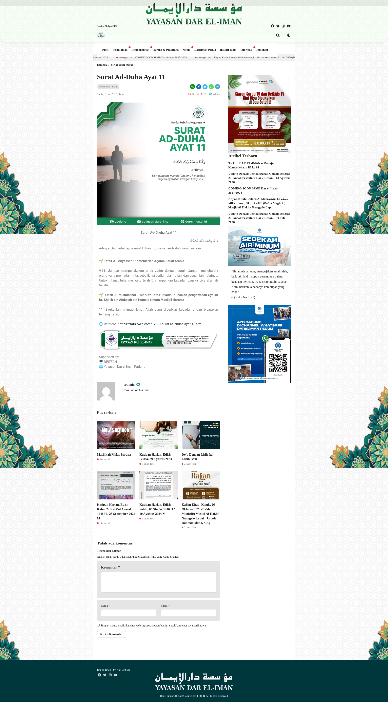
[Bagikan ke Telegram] (217, 86)
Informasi (246, 49)
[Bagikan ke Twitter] (205, 86)
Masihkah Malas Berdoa (114, 454)
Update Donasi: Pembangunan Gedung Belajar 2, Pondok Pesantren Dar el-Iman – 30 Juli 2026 (259, 218)
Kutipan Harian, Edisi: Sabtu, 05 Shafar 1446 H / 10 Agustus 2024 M (157, 509)
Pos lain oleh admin (136, 390)
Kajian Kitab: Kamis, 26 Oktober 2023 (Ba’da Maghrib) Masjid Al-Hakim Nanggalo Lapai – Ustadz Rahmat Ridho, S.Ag (200, 513)
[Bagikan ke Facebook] (199, 86)
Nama (105, 605)
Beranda (102, 64)
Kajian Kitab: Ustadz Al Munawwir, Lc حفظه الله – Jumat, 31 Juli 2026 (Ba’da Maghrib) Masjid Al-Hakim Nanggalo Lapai (210, 57)
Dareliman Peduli (205, 49)
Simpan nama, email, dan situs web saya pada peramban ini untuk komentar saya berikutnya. (153, 625)
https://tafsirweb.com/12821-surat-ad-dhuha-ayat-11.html (161, 324)
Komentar (110, 567)
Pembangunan (140, 49)
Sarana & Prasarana (166, 49)
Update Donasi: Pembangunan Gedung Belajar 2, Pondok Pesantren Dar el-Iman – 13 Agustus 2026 (259, 178)
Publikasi (262, 49)
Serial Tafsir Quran (122, 64)
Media (186, 49)
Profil (105, 49)
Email (165, 605)
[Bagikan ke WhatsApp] (211, 86)
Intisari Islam (228, 49)
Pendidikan (120, 49)
